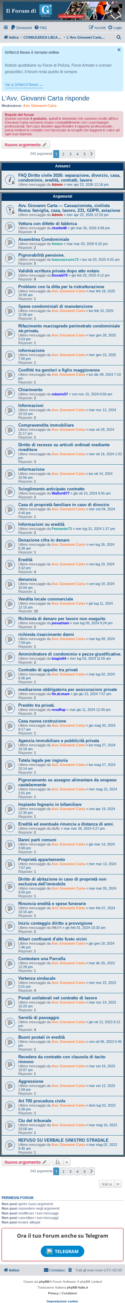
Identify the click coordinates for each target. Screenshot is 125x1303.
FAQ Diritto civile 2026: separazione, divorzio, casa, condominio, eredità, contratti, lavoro (69, 178)
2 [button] (63, 154)
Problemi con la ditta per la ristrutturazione (61, 286)
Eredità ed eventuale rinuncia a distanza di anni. (66, 824)
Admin (57, 184)
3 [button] (70, 154)
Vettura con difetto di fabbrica (47, 223)
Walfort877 (61, 493)
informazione (31, 350)
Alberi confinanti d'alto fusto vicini (52, 939)
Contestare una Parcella (41, 958)
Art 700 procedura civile (41, 1101)
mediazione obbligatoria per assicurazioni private (67, 689)
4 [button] (77, 154)
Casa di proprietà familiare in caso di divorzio (63, 504)
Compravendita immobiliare (46, 425)
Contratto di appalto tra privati (48, 669)
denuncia (27, 579)
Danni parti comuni (37, 839)
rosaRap (59, 710)
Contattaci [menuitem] (57, 1270)
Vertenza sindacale (36, 978)
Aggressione (30, 1081)
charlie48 (59, 228)
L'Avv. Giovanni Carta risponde (45, 98)
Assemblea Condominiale (43, 239)
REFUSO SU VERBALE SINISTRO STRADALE (63, 1140)
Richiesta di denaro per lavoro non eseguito (61, 618)
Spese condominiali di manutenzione (55, 306)
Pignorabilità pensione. (41, 255)
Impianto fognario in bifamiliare (49, 804)
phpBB (44, 1281)
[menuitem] (21, 28)
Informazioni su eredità (41, 524)
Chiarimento (30, 389)
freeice (57, 244)
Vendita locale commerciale (45, 599)
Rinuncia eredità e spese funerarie (52, 903)
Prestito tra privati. (36, 705)
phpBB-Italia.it (77, 1287)
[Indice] (62, 11)
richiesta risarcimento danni (46, 634)
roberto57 (60, 394)
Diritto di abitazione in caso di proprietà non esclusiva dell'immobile (62, 881)
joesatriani (60, 623)
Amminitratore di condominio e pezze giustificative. (69, 654)
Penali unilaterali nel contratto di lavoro (57, 998)
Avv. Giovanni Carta (39, 106)
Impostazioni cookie (62, 1301)
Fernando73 (62, 529)
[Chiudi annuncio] (119, 49)
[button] (91, 154)
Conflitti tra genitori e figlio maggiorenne (59, 370)
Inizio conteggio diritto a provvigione (55, 923)
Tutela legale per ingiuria (43, 760)
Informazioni (31, 405)
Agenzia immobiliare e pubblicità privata (58, 740)
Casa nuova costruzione (42, 721)
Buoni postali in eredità (41, 1037)
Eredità (25, 559)
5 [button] (84, 154)
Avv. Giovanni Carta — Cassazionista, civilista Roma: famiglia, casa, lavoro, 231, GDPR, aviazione (69, 208)
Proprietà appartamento (41, 859)
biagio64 (59, 658)
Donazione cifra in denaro (44, 540)
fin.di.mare (61, 694)
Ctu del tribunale (34, 1120)
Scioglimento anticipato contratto (51, 488)
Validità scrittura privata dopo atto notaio (58, 271)
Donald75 (60, 275)
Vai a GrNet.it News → (24, 84)
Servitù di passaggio (38, 1017)
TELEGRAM (67, 1251)
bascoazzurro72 (65, 259)
